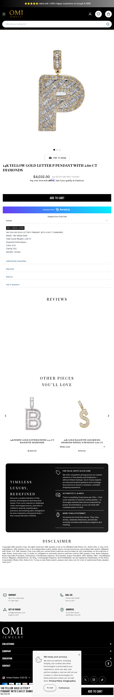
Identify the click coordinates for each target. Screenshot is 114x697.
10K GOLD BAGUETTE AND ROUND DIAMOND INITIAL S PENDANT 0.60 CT (32, 441)
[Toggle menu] (4, 14)
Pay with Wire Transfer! (66, 177)
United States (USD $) (16, 677)
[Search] (108, 24)
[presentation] (6, 416)
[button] (108, 663)
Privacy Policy (55, 681)
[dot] (54, 150)
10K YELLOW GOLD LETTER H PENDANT (82, 440)
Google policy (69, 681)
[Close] (79, 654)
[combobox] (57, 24)
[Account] (90, 14)
